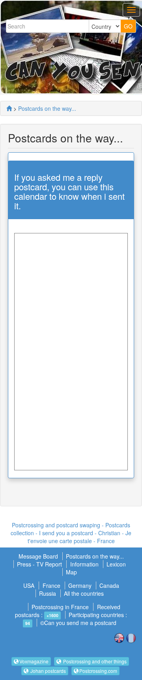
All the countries (84, 593)
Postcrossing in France (60, 607)
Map (71, 572)
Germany (80, 585)
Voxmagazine (34, 661)
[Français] (131, 637)
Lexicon (116, 564)
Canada (109, 585)
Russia (47, 593)
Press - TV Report (40, 564)
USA (28, 585)
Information (84, 564)
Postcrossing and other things (94, 661)
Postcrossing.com (98, 670)
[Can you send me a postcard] (9, 108)
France (51, 585)
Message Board (39, 556)
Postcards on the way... (47, 108)
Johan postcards (47, 670)
